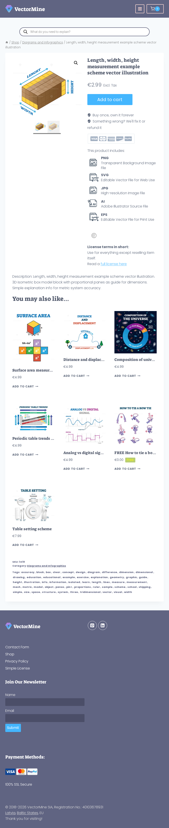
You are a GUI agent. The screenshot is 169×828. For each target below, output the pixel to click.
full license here (114, 263)
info (44, 582)
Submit (13, 727)
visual (118, 592)
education (34, 577)
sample (107, 587)
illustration (32, 582)
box (48, 572)
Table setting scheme (32, 529)
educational (52, 577)
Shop (9, 654)
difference (109, 572)
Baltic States (27, 812)
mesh (16, 587)
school (132, 587)
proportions (82, 587)
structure (49, 592)
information (57, 582)
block (40, 572)
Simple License (17, 668)
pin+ (69, 587)
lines (106, 582)
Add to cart (109, 99)
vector (107, 592)
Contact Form (17, 647)
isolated (74, 582)
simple (17, 592)
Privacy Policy (16, 661)
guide (143, 577)
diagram (93, 572)
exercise (83, 577)
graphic (131, 577)
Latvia (10, 812)
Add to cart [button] (23, 386)
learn (86, 582)
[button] (76, 63)
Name (10, 694)
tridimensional (90, 592)
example (68, 577)
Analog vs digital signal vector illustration (102, 452)
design (80, 572)
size (26, 592)
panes (59, 587)
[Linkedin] (102, 625)
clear (56, 572)
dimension (126, 572)
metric (27, 587)
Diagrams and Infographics (46, 566)
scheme (119, 587)
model (38, 587)
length (96, 582)
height (17, 582)
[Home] (6, 42)
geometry (117, 577)
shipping (145, 587)
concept (68, 572)
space (35, 592)
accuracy (27, 572)
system (63, 592)
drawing (19, 577)
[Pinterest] (92, 625)
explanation (99, 577)
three (74, 592)
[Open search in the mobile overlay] (84, 31)
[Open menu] (139, 8)
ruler (96, 587)
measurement (137, 582)
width (128, 592)
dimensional (144, 572)
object (49, 587)
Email (9, 710)
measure (118, 582)
